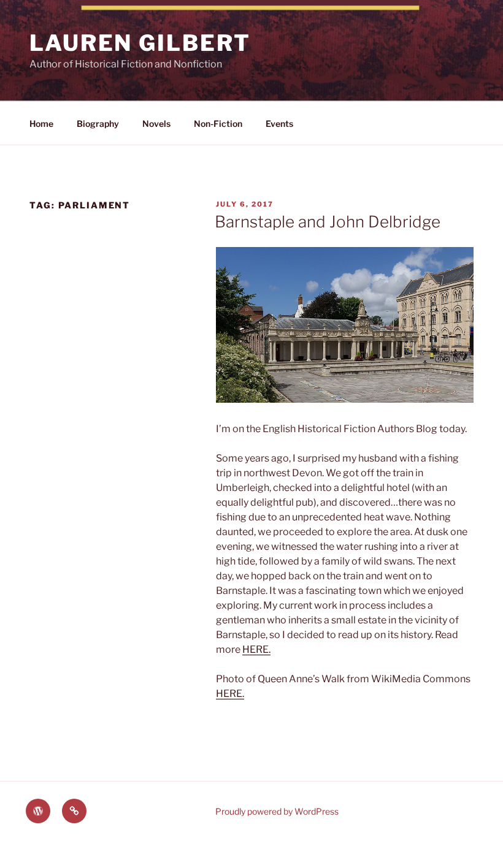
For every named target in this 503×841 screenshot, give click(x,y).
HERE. (256, 649)
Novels (156, 123)
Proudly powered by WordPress (277, 811)
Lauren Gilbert (140, 42)
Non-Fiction (218, 123)
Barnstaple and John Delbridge (327, 221)
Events (279, 123)
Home (41, 123)
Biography (98, 123)
